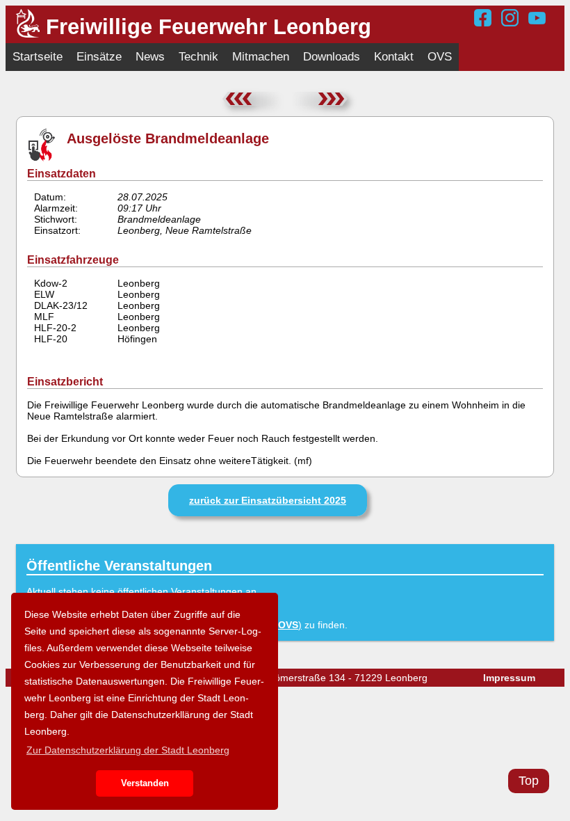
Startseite (38, 56)
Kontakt (394, 56)
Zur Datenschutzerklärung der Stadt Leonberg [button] (127, 750)
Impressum (509, 677)
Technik (198, 56)
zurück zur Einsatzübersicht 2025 (267, 500)
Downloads (331, 56)
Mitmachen (260, 56)
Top (529, 781)
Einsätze (99, 56)
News (150, 56)
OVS (439, 56)
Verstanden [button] (145, 783)
